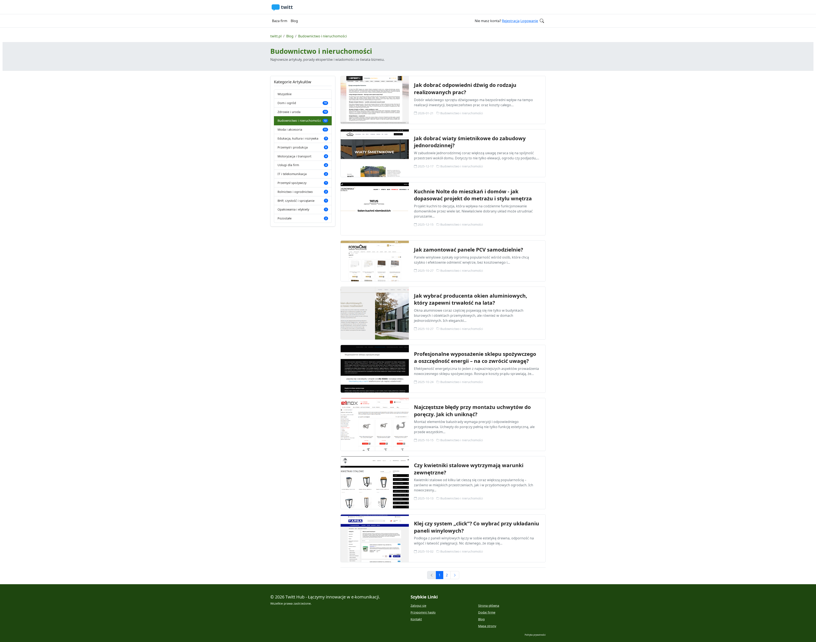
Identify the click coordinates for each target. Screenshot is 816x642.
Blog (294, 20)
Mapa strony (487, 626)
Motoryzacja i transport (302, 156)
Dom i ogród (302, 103)
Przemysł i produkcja (302, 147)
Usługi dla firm (302, 165)
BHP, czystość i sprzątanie (302, 201)
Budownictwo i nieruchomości (322, 36)
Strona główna (488, 606)
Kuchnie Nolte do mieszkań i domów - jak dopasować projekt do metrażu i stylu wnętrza (473, 195)
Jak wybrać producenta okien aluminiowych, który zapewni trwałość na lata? (470, 299)
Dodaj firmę (486, 612)
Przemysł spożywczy (302, 183)
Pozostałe (302, 218)
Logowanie (529, 20)
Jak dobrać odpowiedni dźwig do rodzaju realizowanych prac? (465, 88)
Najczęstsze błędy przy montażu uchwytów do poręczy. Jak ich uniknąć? (472, 410)
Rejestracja (511, 20)
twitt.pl (276, 36)
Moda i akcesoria (302, 129)
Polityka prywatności (535, 634)
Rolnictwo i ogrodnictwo (302, 192)
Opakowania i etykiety (302, 209)
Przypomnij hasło (423, 612)
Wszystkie (285, 94)
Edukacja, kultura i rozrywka (302, 138)
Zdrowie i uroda (302, 112)
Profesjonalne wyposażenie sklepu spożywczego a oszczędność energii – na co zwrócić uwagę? (475, 357)
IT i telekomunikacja (302, 174)
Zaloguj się (418, 606)
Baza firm (279, 20)
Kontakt (416, 619)
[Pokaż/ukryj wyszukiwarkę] (542, 21)
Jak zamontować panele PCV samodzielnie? (468, 249)
